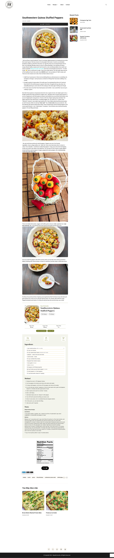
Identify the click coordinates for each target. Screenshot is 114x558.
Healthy (24, 477)
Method (46, 340)
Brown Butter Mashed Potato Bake (32, 513)
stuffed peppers (60, 477)
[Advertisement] (79, 63)
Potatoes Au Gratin (51, 513)
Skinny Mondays (40, 477)
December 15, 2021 (49, 515)
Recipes (55, 4)
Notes (63, 340)
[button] (63, 348)
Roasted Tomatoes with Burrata (85, 37)
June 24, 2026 (82, 22)
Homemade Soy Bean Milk (85, 28)
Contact (68, 4)
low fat (29, 477)
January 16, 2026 (83, 31)
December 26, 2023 (25, 515)
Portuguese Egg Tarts (85, 20)
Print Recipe (44, 314)
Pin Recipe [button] (51, 314)
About (61, 4)
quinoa (33, 477)
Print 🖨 (45, 468)
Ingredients (28, 340)
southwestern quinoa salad (50, 477)
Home (48, 4)
